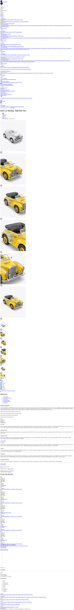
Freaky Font (2, 48)
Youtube (5, 607)
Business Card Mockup (32, 25)
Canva (11, 58)
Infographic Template (40, 60)
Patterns (10, 32)
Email (24, 54)
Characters (9, 67)
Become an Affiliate (11, 390)
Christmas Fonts (68, 48)
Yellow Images (3, 608)
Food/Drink (22, 67)
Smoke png (42, 73)
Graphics (5, 594)
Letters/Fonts (8, 71)
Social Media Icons (9, 37)
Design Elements (46, 37)
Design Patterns (25, 37)
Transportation (24, 69)
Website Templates (64, 60)
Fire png (8, 73)
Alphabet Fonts (59, 48)
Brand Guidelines (21, 599)
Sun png (51, 73)
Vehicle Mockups (7, 489)
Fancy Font (15, 48)
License (1, 13)
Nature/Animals (6, 69)
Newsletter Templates (57, 60)
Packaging (5, 19)
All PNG (2, 66)
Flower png (30, 73)
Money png (38, 73)
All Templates (2, 53)
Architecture (29, 69)
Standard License (3, 526)
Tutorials (10, 599)
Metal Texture (62, 37)
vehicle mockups (7, 400)
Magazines (2, 56)
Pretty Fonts (9, 49)
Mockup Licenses (3, 28)
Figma (19, 58)
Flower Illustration (57, 37)
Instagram (12, 607)
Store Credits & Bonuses (11, 597)
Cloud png (17, 73)
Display (19, 44)
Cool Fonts (7, 48)
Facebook (2, 607)
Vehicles (8, 19)
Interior (1, 69)
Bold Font (55, 48)
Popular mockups (30, 594)
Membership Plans (3, 597)
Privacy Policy (32, 597)
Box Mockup (60, 25)
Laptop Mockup (55, 25)
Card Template (23, 61)
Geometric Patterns (32, 37)
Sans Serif (4, 44)
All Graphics (2, 31)
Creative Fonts (20, 46)
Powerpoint (7, 58)
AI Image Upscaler (3, 602)
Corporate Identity (20, 54)
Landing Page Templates (30, 61)
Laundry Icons (2, 37)
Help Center (2, 599)
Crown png (21, 73)
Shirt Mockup (45, 25)
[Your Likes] (1, 101)
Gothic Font (40, 48)
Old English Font (21, 48)
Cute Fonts (25, 48)
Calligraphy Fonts (50, 48)
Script (11, 44)
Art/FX (4, 71)
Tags (25, 599)
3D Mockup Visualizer (4, 23)
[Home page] (3, 113)
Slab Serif (7, 44)
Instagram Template (9, 61)
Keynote (21, 58)
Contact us (9, 471)
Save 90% (2, 16)
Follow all (2, 378)
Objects (1, 71)
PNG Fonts (2, 46)
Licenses (36, 597)
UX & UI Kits (22, 56)
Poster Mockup (25, 25)
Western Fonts (26, 49)
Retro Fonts (22, 49)
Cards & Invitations (13, 54)
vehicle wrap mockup (7, 397)
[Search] (12, 108)
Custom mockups (11, 23)
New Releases (20, 21)
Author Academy (15, 599)
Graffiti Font (44, 48)
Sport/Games (19, 69)
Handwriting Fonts (15, 44)
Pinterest (8, 607)
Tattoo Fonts (30, 48)
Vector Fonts (10, 46)
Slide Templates (9, 60)
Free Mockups (25, 21)
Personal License (3, 485)
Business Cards (6, 54)
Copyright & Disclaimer (42, 597)
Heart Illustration (68, 37)
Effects (41, 37)
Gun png (34, 73)
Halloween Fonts (3, 49)
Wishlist (19, 594)
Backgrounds (19, 32)
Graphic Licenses (3, 40)
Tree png (48, 73)
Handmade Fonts (15, 46)
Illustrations (7, 32)
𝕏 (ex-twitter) (16, 607)
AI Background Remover (18, 602)
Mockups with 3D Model (13, 21)
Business (18, 67)
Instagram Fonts (35, 48)
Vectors (3, 32)
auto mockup (6, 396)
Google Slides (2, 58)
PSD (1, 32)
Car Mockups (12, 489)
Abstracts (5, 67)
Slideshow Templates (24, 60)
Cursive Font (11, 48)
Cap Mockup (50, 25)
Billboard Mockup (40, 25)
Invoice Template (3, 60)
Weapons (2, 67)
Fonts (8, 594)
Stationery (19, 19)
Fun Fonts (64, 48)
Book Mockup (20, 25)
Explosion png (25, 73)
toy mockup (6, 399)
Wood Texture (51, 37)
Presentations (9, 56)
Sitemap (27, 599)
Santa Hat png (12, 73)
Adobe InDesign (15, 58)
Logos (29, 54)
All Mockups (2, 18)
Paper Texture (37, 37)
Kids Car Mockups (19, 489)
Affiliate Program (10, 604)
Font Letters (17, 49)
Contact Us (7, 599)
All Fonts (2, 43)
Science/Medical (14, 69)
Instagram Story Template (49, 60)
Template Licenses (3, 63)
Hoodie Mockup (9, 25)
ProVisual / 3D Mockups (27, 602)
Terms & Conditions (26, 597)
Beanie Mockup (66, 25)
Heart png (2, 73)
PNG (17, 594)
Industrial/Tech (26, 67)
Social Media (17, 56)
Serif (1, 44)
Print (22, 19)
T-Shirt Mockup (3, 25)
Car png (45, 73)
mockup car (6, 402)
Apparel (1, 19)
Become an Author (3, 604)
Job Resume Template (16, 61)
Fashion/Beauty (13, 67)
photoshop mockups (7, 401)
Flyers (26, 54)
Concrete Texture (3, 38)
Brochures (2, 54)
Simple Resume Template (32, 60)
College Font (13, 49)
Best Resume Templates (16, 60)
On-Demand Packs (19, 597)
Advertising (15, 19)
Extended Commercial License (5, 512)
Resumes (13, 56)
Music (10, 69)
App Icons (14, 37)
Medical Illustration (19, 37)
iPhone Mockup (14, 25)
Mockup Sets (7, 21)
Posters (5, 56)
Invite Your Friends (16, 604)
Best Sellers (2, 21)
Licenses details (3, 440)
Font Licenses (2, 51)
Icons (16, 32)
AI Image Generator (10, 602)
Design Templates (12, 594)
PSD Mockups (6, 26)
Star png (5, 73)
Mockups (2, 489)
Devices (11, 19)
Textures (13, 32)
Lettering (6, 46)
